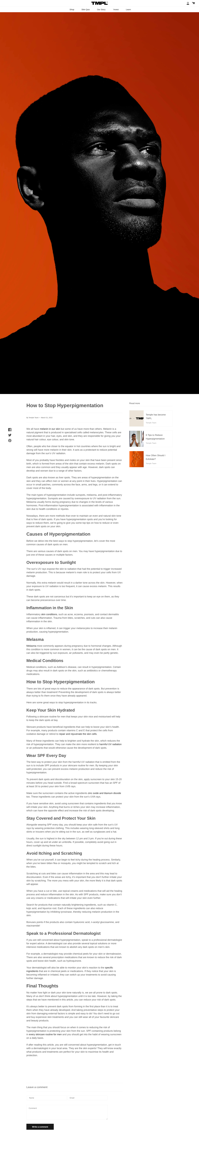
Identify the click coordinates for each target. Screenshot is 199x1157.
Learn (128, 9)
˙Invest (116, 9)
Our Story (101, 9)
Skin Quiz (85, 9)
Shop (72, 9)
